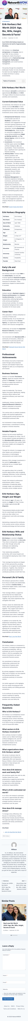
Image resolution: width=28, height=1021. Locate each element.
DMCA (13, 1006)
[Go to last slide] (4, 919)
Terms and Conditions (9, 1009)
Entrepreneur (6, 21)
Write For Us (21, 1009)
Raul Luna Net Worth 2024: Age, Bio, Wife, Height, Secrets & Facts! (13, 925)
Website (5, 989)
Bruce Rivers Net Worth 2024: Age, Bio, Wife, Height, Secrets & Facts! (21, 885)
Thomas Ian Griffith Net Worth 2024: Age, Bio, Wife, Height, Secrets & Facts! (7, 886)
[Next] (24, 919)
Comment (6, 955)
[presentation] (14, 912)
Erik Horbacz (6, 836)
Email (5, 982)
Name (5, 975)
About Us (6, 1006)
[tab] (12, 935)
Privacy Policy (20, 1006)
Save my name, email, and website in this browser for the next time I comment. (14, 994)
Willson (5, 38)
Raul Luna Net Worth (15, 636)
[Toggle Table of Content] (22, 81)
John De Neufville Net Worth (13, 832)
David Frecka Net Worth (16, 207)
